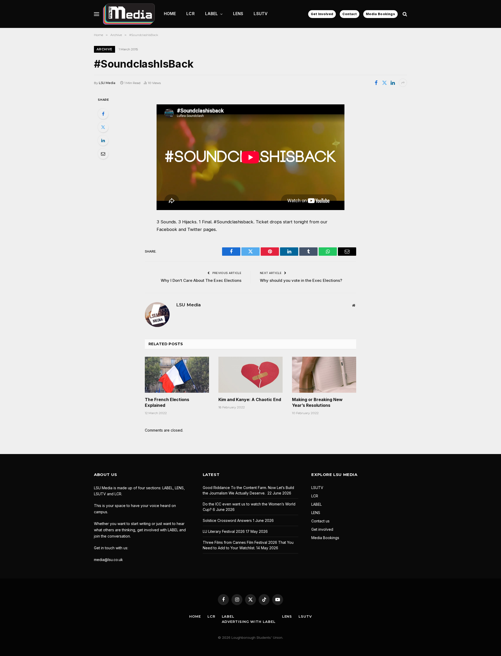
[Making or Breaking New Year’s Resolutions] (324, 375)
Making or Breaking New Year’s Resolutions (317, 402)
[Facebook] (103, 114)
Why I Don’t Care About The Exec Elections (201, 280)
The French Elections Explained (167, 402)
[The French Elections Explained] (177, 375)
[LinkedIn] (103, 140)
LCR (190, 13)
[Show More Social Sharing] (403, 83)
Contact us (320, 521)
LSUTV (260, 13)
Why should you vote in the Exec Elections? (301, 280)
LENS (238, 13)
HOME (170, 13)
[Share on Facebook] (376, 83)
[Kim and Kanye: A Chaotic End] (250, 375)
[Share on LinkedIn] (393, 83)
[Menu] (96, 14)
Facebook (167, 229)
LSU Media (107, 83)
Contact (349, 14)
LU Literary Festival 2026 (224, 531)
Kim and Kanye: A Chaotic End (249, 399)
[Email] (103, 153)
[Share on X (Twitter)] (384, 83)
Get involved (322, 529)
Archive (104, 49)
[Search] (404, 14)
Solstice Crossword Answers (227, 520)
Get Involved (322, 14)
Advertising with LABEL (249, 621)
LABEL (211, 13)
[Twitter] (103, 127)
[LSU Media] (129, 14)
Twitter (194, 229)
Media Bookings (380, 14)
